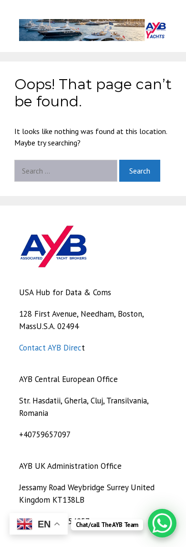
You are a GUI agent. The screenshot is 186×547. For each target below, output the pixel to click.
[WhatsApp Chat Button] (162, 523)
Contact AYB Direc (50, 347)
